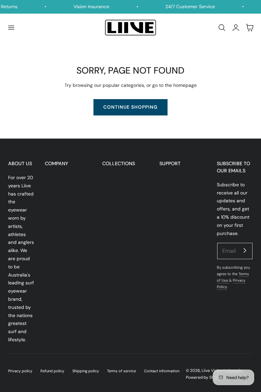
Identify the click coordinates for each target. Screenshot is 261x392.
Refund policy (52, 371)
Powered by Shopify (205, 377)
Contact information (161, 371)
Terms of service (121, 371)
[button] (11, 27)
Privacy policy (20, 371)
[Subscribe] (245, 250)
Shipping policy (85, 371)
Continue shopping (130, 107)
